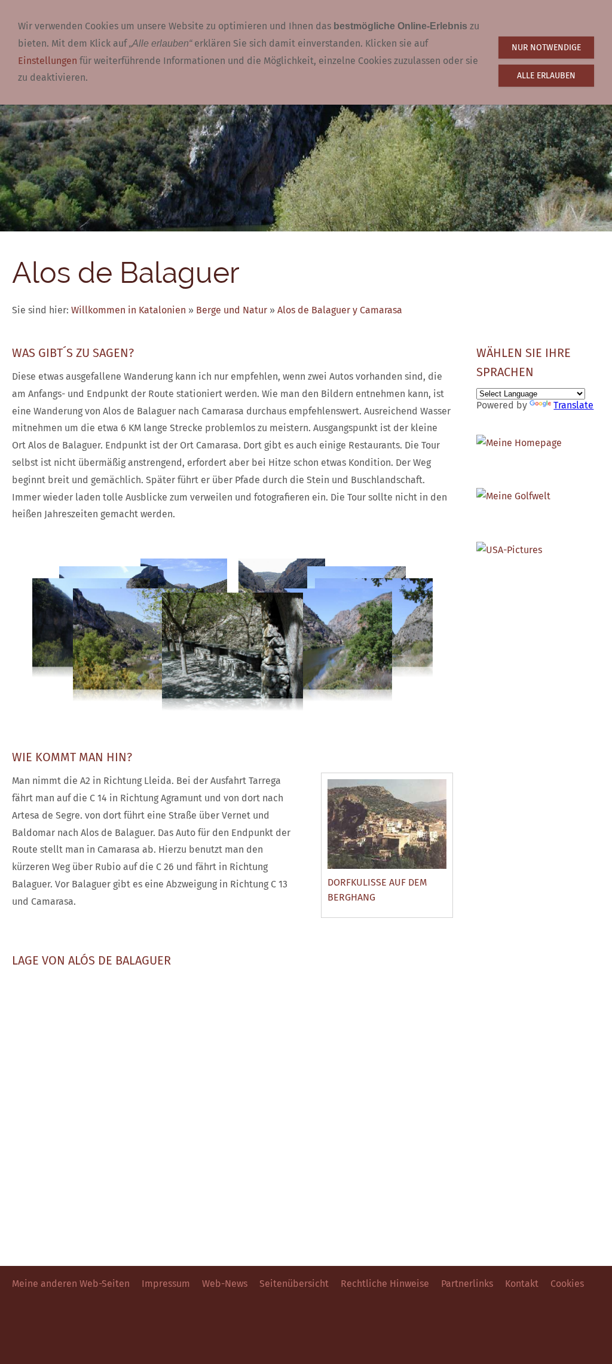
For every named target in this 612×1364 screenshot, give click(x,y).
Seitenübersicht (294, 1283)
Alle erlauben (546, 76)
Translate (573, 405)
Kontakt (521, 1283)
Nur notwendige (546, 47)
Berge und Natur (231, 310)
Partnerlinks (467, 1283)
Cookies (567, 1283)
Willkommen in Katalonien (128, 310)
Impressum (166, 1283)
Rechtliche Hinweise (385, 1283)
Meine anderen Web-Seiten (71, 1283)
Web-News (224, 1283)
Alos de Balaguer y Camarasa (339, 310)
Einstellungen (47, 60)
